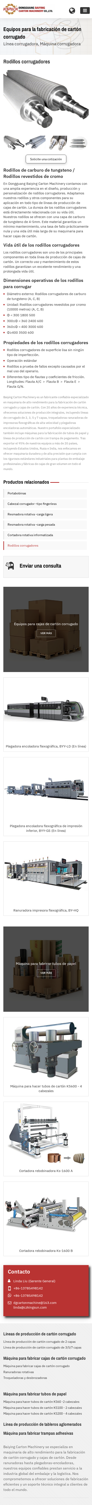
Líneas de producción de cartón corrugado (39, 1334)
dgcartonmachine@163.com (34, 1302)
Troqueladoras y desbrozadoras (25, 1378)
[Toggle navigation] (85, 10)
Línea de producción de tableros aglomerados (42, 1424)
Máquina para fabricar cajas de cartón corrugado (44, 1358)
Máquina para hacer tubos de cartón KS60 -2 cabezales (41, 1402)
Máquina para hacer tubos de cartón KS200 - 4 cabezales (42, 1413)
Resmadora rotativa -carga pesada (31, 524)
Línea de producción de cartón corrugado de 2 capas (39, 1342)
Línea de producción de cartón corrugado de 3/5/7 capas (42, 1347)
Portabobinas (17, 493)
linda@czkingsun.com (30, 1307)
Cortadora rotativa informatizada (30, 535)
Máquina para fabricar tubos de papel (34, 1394)
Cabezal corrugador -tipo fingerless (32, 504)
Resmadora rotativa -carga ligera (30, 514)
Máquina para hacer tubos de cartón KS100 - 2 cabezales (42, 1408)
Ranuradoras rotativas (18, 1372)
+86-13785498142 (28, 1288)
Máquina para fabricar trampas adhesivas (38, 1433)
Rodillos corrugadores (23, 545)
